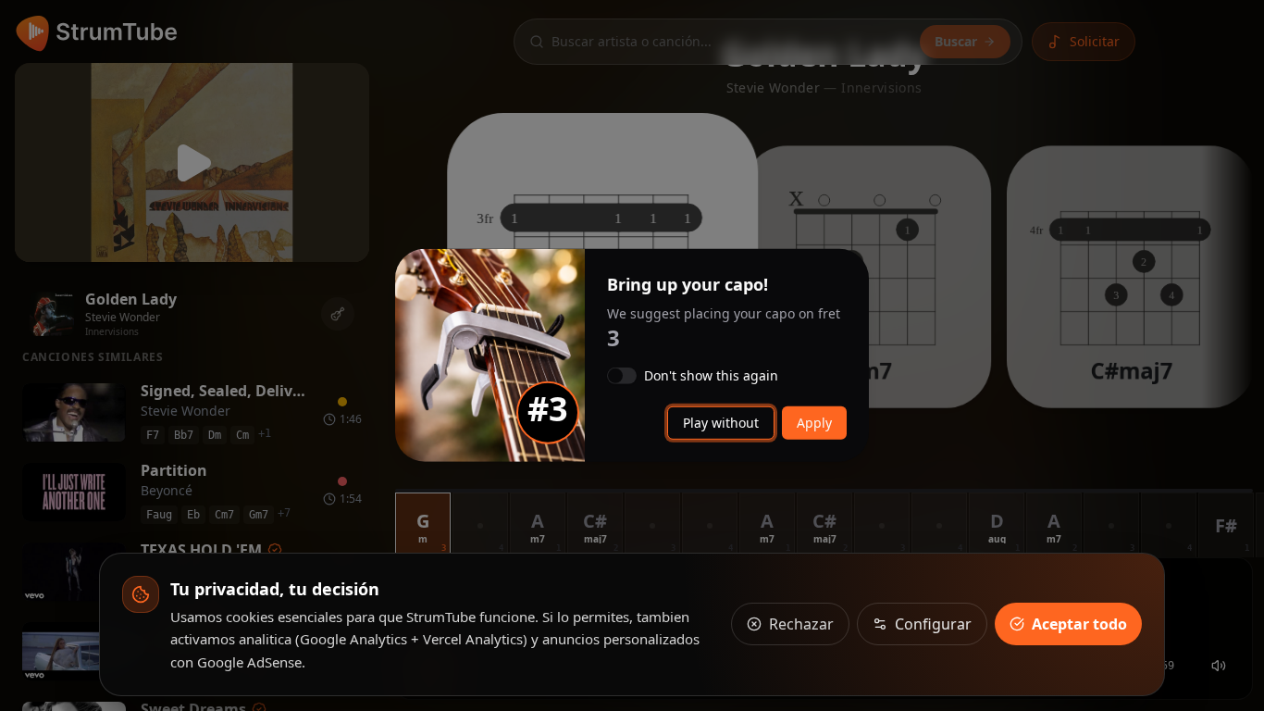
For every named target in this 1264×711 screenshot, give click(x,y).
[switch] (622, 376)
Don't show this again (711, 375)
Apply (814, 422)
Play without (721, 422)
